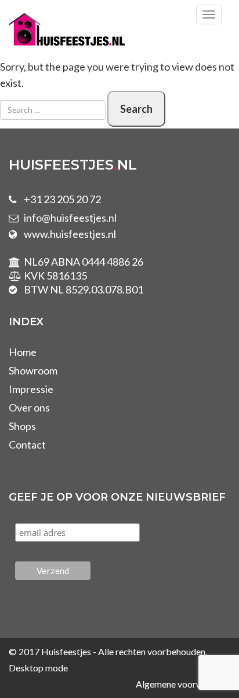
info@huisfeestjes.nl (70, 217)
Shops (22, 426)
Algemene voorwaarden (183, 683)
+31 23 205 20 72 (62, 199)
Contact (27, 444)
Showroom (33, 370)
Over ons (29, 407)
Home (23, 352)
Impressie (31, 389)
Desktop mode (38, 667)
